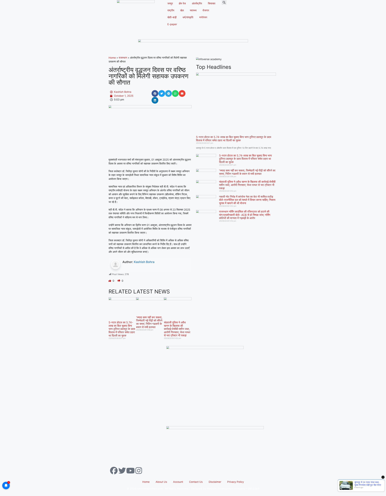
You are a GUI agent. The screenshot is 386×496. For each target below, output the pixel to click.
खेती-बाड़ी (172, 17)
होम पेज (182, 3)
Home (112, 57)
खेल (182, 10)
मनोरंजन (203, 17)
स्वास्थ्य (193, 10)
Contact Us (196, 481)
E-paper (172, 24)
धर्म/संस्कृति (188, 17)
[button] (224, 2)
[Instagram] (138, 470)
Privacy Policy (235, 481)
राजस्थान (123, 57)
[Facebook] (114, 470)
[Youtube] (130, 470)
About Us (161, 481)
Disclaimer (215, 481)
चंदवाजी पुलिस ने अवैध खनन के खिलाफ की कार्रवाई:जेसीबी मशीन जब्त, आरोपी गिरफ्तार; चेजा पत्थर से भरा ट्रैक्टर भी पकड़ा (177, 329)
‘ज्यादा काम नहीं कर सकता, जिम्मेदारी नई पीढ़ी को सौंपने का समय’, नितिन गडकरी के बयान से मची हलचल (149, 322)
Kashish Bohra (144, 262)
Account (178, 481)
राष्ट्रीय (170, 10)
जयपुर (170, 3)
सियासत (211, 3)
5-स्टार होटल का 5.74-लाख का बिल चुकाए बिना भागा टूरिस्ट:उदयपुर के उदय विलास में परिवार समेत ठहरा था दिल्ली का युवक (122, 329)
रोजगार (205, 10)
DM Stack (253, 488)
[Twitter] (122, 470)
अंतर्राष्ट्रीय (197, 3)
